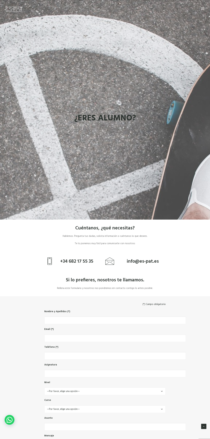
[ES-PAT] (14, 8)
